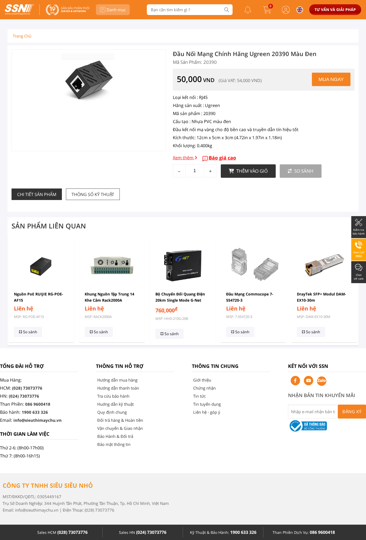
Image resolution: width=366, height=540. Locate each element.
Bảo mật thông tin (113, 444)
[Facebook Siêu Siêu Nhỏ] (295, 380)
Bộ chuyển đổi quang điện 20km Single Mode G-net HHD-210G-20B (180, 300)
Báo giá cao (222, 157)
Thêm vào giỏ (251, 171)
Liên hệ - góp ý (206, 412)
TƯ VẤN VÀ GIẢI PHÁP (335, 9)
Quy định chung (112, 412)
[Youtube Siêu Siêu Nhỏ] (308, 380)
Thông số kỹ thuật (93, 194)
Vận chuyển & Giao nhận (120, 428)
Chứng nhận (204, 388)
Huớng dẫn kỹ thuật (115, 404)
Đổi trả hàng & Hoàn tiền (120, 420)
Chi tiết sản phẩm (36, 194)
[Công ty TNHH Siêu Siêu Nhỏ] (19, 13)
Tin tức (199, 396)
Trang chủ (22, 36)
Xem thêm (184, 158)
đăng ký (352, 412)
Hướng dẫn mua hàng (117, 380)
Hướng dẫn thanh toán (118, 388)
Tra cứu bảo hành (113, 396)
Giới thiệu (202, 380)
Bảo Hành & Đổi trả (115, 436)
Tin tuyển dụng (207, 404)
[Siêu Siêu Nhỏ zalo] (321, 381)
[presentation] (15, 290)
